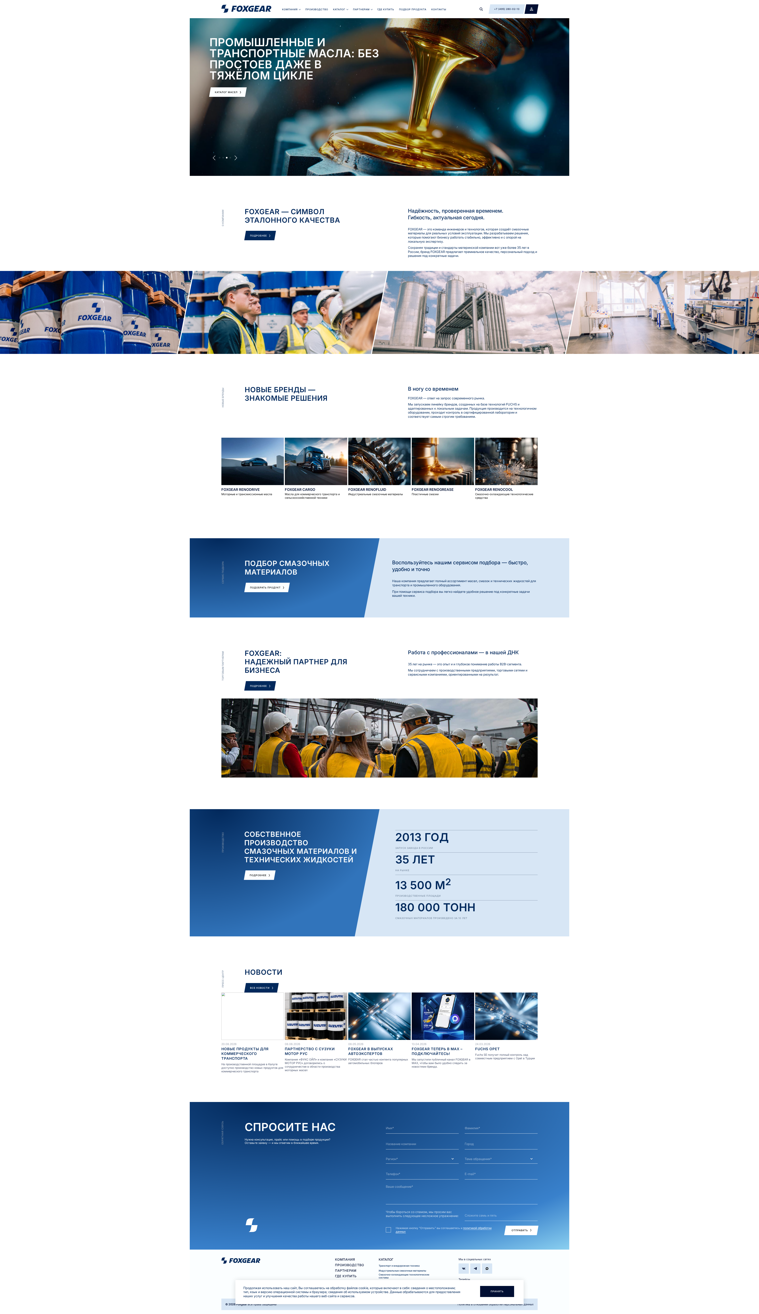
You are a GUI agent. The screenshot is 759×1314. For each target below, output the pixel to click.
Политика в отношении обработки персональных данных (496, 1304)
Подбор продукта (412, 9)
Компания (290, 9)
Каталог (339, 9)
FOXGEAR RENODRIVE (240, 489)
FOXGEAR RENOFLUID (367, 489)
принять (497, 1291)
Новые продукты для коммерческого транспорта (245, 1053)
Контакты (438, 9)
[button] (219, 157)
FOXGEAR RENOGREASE (433, 489)
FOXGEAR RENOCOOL (494, 489)
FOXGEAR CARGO (300, 489)
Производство (316, 9)
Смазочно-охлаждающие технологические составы (404, 1276)
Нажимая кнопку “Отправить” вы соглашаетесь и (444, 1229)
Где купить (385, 9)
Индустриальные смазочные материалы (402, 1270)
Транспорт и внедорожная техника (399, 1265)
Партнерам (361, 9)
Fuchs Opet (487, 1049)
